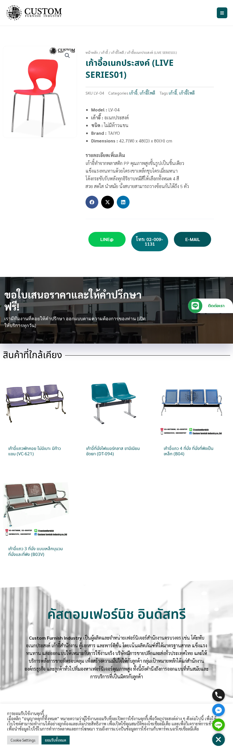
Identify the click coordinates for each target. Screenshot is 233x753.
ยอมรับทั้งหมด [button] (55, 740)
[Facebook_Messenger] (218, 710)
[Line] (218, 725)
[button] (67, 55)
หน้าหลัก (92, 52)
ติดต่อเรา (216, 306)
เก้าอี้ (104, 52)
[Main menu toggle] (222, 12)
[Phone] (218, 695)
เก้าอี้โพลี (117, 52)
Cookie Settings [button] (23, 740)
